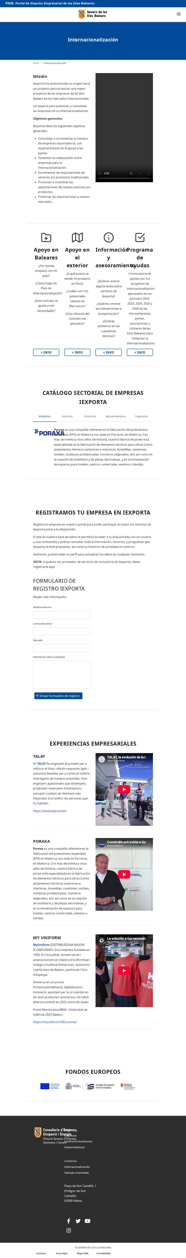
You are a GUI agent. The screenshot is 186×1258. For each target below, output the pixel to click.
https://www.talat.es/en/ (49, 811)
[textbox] (61, 615)
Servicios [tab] (67, 416)
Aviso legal (61, 1253)
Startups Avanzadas (76, 1172)
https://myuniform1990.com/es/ (55, 1022)
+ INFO (46, 352)
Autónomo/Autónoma (78, 1141)
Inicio (36, 63)
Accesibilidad (103, 1253)
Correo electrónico (42, 623)
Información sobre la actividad (49, 657)
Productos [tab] (90, 416)
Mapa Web (82, 1253)
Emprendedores (74, 1147)
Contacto (41, 1253)
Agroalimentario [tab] (116, 416)
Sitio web (38, 640)
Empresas (70, 1135)
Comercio (70, 1161)
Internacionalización (55, 63)
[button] (58, 695)
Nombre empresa (42, 607)
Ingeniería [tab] (141, 416)
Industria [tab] (44, 416)
